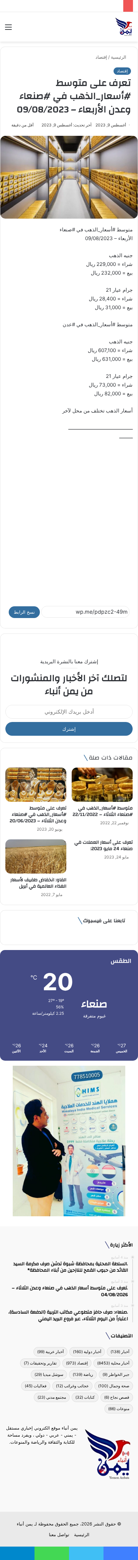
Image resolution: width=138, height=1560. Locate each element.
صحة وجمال (113, 1385)
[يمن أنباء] (124, 27)
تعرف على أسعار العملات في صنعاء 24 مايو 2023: (103, 845)
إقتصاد (101, 57)
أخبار (120, 1351)
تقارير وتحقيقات (40, 1363)
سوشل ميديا (48, 1374)
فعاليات (36, 1385)
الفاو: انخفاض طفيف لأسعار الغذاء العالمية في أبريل (38, 883)
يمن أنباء (25, 1523)
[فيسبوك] (81, 1496)
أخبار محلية (113, 1363)
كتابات (85, 1397)
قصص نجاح (116, 1397)
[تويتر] (73, 1496)
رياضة (83, 1374)
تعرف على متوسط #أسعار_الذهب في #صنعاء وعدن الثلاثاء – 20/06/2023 (38, 814)
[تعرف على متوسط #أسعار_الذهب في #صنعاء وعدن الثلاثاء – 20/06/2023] (35, 785)
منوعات (118, 1408)
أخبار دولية (87, 1351)
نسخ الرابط (24, 612)
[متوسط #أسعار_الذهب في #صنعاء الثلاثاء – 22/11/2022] (102, 785)
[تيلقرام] (65, 1496)
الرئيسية (119, 57)
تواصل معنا (59, 1534)
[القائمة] (8, 29)
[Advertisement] (69, 520)
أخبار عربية (50, 1351)
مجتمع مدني (52, 1397)
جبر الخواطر (115, 1374)
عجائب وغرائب (72, 1385)
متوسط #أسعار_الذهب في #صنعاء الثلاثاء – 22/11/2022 (103, 811)
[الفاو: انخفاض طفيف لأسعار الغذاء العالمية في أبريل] (35, 856)
